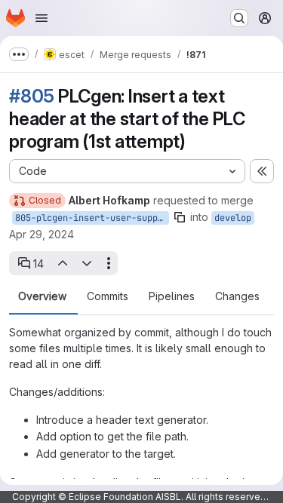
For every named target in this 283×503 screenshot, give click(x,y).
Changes (237, 296)
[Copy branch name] (180, 217)
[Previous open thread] (62, 263)
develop (232, 218)
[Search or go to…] (239, 18)
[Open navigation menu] (41, 18)
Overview (42, 296)
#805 (31, 96)
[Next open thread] (87, 263)
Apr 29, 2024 (41, 234)
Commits (107, 296)
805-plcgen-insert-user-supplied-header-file (92, 218)
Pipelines (172, 296)
